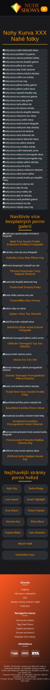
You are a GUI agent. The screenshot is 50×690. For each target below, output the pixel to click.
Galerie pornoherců (25, 628)
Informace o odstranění (25, 594)
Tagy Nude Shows (25, 624)
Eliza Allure (37, 521)
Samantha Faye (25, 554)
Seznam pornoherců (25, 633)
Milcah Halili (25, 543)
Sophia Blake (13, 532)
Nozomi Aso (13, 521)
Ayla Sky (12, 488)
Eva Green (11, 510)
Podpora (25, 589)
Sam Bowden (37, 532)
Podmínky (25, 606)
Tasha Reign (35, 488)
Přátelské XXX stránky (25, 637)
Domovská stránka (25, 620)
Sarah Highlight (36, 499)
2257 (25, 598)
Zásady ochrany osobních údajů (25, 602)
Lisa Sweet (11, 499)
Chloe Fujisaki (36, 510)
